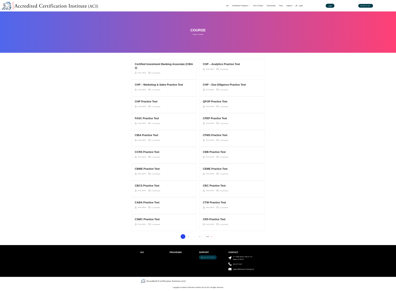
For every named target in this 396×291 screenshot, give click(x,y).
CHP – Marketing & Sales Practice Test (159, 84)
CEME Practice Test (215, 168)
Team (281, 6)
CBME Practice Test (147, 168)
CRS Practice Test (214, 219)
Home (195, 34)
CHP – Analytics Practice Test (221, 64)
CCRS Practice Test (147, 152)
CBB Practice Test (214, 152)
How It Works (258, 6)
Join (227, 6)
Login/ (301, 6)
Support (289, 6)
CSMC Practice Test (147, 219)
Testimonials (271, 6)
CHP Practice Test (146, 101)
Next (207, 236)
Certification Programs (240, 6)
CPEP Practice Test (215, 118)
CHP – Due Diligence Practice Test (224, 84)
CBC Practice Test (214, 185)
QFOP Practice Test (215, 101)
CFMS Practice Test (215, 135)
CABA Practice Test (147, 202)
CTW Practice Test (214, 202)
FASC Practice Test (147, 118)
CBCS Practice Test (147, 185)
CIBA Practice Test (146, 135)
